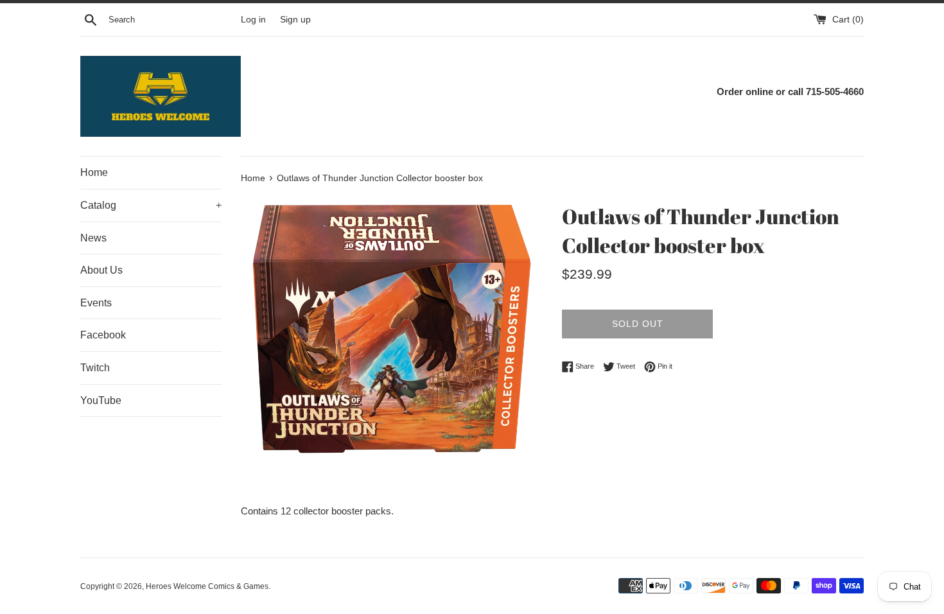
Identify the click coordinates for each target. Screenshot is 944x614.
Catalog (151, 205)
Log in (253, 19)
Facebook (103, 334)
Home (94, 172)
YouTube (100, 400)
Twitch (95, 367)
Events (96, 302)
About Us (101, 270)
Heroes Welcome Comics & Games (207, 586)
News (93, 237)
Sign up (295, 19)
